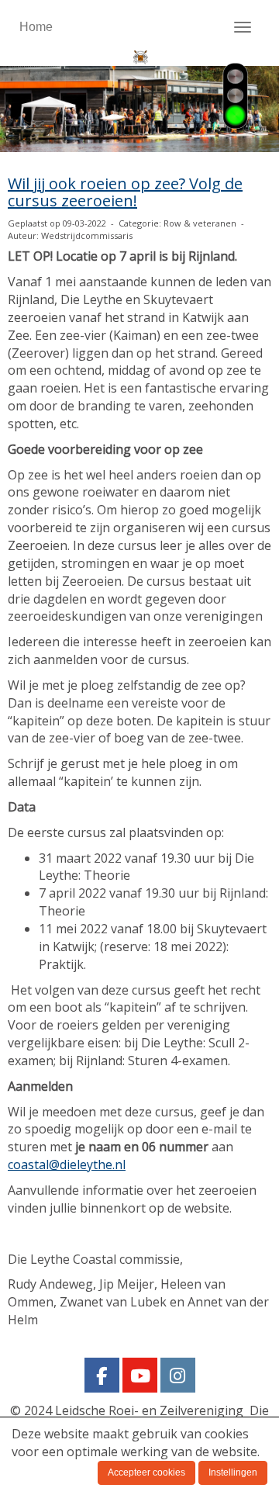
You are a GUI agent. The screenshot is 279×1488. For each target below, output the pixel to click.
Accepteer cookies (146, 1472)
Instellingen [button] (232, 1472)
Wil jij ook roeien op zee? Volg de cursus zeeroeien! (125, 192)
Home (36, 26)
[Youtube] (140, 1377)
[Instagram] (178, 1377)
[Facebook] (102, 1377)
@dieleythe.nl (67, 1164)
